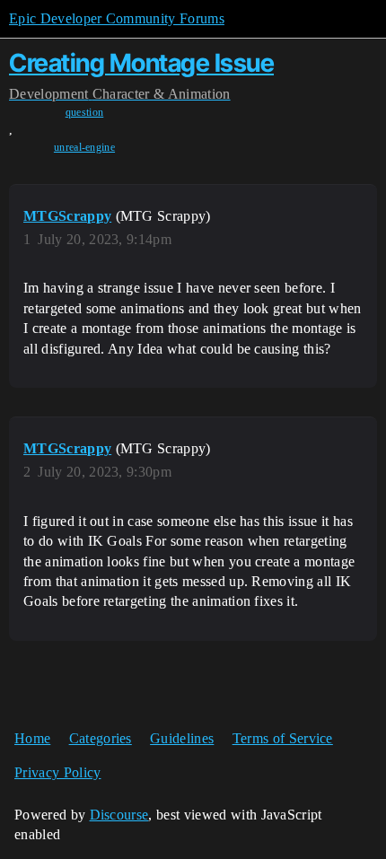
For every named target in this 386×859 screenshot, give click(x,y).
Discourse (119, 814)
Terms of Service (282, 738)
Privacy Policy (57, 772)
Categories (100, 738)
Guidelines (182, 738)
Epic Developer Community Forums (116, 18)
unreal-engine (84, 147)
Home (32, 738)
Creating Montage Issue (141, 63)
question (85, 112)
